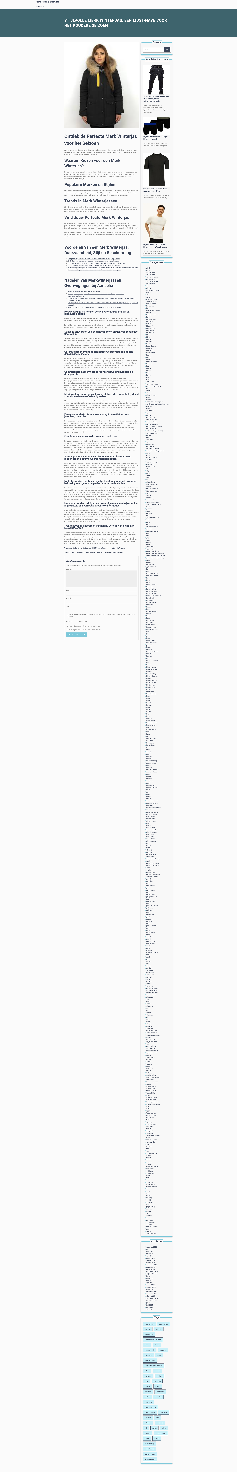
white (148, 1175)
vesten (148, 1151)
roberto (149, 950)
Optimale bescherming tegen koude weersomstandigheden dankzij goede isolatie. (96, 263)
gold (148, 533)
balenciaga (150, 306)
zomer (148, 1218)
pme (148, 899)
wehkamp (149, 1171)
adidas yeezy (150, 284)
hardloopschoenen (152, 576)
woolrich (149, 1200)
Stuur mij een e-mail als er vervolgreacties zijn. (85, 626)
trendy (156, 1438)
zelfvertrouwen (150, 1459)
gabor (148, 511)
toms (148, 1095)
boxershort (150, 350)
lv (146, 747)
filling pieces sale (152, 484)
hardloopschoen (152, 573)
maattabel (157, 1381)
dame (148, 413)
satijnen (149, 981)
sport (148, 1044)
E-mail (69, 598)
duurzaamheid (150, 1350)
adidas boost (151, 272)
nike (147, 823)
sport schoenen (151, 1046)
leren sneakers (151, 725)
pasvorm (148, 1418)
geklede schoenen (152, 518)
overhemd (149, 870)
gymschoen (150, 564)
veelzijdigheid (149, 1449)
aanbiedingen (149, 1324)
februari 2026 (151, 1260)
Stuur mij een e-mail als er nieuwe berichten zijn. (85, 630)
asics (148, 297)
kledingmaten (151, 685)
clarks (148, 399)
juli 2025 (149, 1276)
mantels (149, 767)
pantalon (149, 879)
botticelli (149, 348)
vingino (148, 1155)
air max (148, 288)
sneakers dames (152, 1030)
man (147, 754)
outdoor (149, 861)
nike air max (150, 828)
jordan (148, 647)
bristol (148, 357)
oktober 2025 (151, 1269)
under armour (151, 1115)
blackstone (150, 333)
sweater (149, 1066)
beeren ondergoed (152, 315)
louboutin (149, 741)
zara (147, 1213)
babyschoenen (151, 304)
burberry (149, 375)
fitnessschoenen (152, 491)
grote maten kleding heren (155, 556)
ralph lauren (150, 937)
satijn (148, 979)
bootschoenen (151, 346)
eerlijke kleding (151, 457)
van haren (149, 1126)
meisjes (149, 779)
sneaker (149, 1026)
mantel (148, 765)
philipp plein (150, 894)
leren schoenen (151, 723)
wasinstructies (150, 1454)
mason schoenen (152, 772)
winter (148, 1180)
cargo (148, 388)
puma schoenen (151, 926)
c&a (147, 377)
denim (148, 435)
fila (147, 480)
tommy (148, 1084)
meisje (148, 776)
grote (148, 544)
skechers (149, 1015)
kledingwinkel (151, 687)
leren (148, 716)
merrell (148, 790)
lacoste (149, 705)
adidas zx (149, 286)
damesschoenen (152, 433)
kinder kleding (151, 667)
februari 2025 (151, 1287)
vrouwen (149, 1162)
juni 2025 (149, 1278)
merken (147, 1397)
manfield (149, 756)
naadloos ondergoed (153, 808)
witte (148, 1191)
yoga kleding (150, 1207)
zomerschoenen (152, 1227)
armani (148, 292)
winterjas (149, 1182)
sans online (150, 972)
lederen (149, 712)
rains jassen (150, 932)
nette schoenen (151, 814)
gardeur (149, 513)
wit (147, 1189)
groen (148, 540)
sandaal (149, 968)
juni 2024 (149, 1305)
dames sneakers (152, 424)
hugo (148, 618)
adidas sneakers (152, 279)
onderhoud (148, 1402)
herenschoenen (151, 602)
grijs (147, 535)
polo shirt (149, 910)
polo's (148, 912)
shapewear (150, 997)
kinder (148, 665)
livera (148, 734)
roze (147, 959)
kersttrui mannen (152, 660)
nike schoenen (151, 839)
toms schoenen (151, 1097)
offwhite (149, 852)
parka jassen (150, 890)
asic (147, 295)
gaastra (149, 509)
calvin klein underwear (154, 386)
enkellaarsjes (151, 466)
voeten (148, 1158)
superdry (149, 1064)
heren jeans (150, 587)
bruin (148, 366)
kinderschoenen (151, 676)
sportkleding (150, 1048)
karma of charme (152, 651)
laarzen (148, 700)
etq (147, 471)
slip (147, 1019)
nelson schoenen (152, 812)
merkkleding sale (152, 787)
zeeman (149, 1216)
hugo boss (150, 620)
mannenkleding (151, 761)
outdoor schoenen (152, 863)
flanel (148, 493)
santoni (149, 977)
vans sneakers (151, 1142)
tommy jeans (150, 1088)
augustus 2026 (151, 1247)
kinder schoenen (152, 669)
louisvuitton (150, 745)
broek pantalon (151, 362)
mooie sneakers (152, 803)
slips (148, 1022)
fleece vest (150, 500)
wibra (148, 1178)
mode (148, 794)
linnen (148, 732)
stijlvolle (147, 1433)
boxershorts (150, 353)
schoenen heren (151, 990)
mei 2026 (149, 1254)
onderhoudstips (150, 1407)
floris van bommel (152, 502)
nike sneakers (151, 841)
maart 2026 (150, 1258)
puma (148, 923)
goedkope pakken (152, 531)
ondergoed (150, 857)
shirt (148, 999)
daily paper (150, 411)
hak (147, 569)
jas (147, 634)
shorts (148, 1013)
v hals (148, 1120)
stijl (146, 1428)
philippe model (151, 897)
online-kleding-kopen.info (47, 2)
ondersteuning (150, 1412)
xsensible (149, 1202)
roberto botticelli (152, 952)
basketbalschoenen (153, 310)
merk (148, 783)
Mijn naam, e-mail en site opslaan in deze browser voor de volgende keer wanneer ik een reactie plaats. (102, 616)
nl (147, 843)
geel (147, 515)
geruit (148, 524)
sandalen (149, 970)
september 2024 (152, 1298)
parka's (148, 892)
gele (147, 520)
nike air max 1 (151, 830)
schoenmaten (151, 995)
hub (147, 616)
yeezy (148, 1204)
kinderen (149, 672)
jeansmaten (150, 640)
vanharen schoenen (153, 1135)
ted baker (149, 1073)
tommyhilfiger (151, 1093)
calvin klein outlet (152, 384)
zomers (149, 1224)
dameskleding (151, 428)
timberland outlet (152, 1082)
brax (147, 355)
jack (147, 631)
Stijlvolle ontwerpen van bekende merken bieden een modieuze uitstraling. (94, 261)
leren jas (149, 718)
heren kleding (151, 589)
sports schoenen (152, 1051)
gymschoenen (151, 567)
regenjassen (150, 944)
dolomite (149, 440)
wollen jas (149, 1198)
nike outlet (150, 836)
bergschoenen (151, 319)
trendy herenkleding (153, 1104)
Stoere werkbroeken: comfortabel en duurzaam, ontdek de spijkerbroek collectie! (156, 99)
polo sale (149, 908)
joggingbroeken (151, 643)
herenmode (150, 600)
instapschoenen (151, 629)
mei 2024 (149, 1307)
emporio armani (151, 462)
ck (147, 393)
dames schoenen (152, 422)
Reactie (69, 569)
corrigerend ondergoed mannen (157, 404)
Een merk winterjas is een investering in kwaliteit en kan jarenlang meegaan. (94, 270)
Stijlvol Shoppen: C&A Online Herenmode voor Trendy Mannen (155, 246)
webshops (150, 1169)
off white (149, 850)
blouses (149, 342)
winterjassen (150, 1184)
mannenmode (151, 763)
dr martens (150, 444)
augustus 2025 (151, 1274)
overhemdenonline (152, 877)
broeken (149, 364)
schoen (148, 984)
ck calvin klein (151, 395)
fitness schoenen (152, 489)
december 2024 (152, 1292)
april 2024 (149, 1309)
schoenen (149, 986)
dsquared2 (150, 446)
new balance (150, 816)
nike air (148, 825)
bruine (148, 368)
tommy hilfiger (151, 1086)
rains (148, 930)
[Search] (167, 49)
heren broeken (151, 585)
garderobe (148, 1355)
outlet (148, 868)
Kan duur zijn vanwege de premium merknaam (84, 292)
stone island (150, 1057)
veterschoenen (151, 1153)
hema (148, 578)
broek (148, 359)
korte (148, 689)
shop (148, 1008)
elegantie (163, 1350)
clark (148, 397)
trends (147, 1438)
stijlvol (164, 1428)
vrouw (148, 1160)
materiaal (148, 1392)
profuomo (149, 919)
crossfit (149, 406)
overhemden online (153, 874)
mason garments (152, 770)
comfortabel (149, 1334)
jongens (149, 645)
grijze (148, 538)
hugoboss (149, 622)
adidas (148, 270)
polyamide (150, 915)
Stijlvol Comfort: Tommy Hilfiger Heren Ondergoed (155, 138)
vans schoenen (151, 1140)
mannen (149, 758)
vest (147, 1149)
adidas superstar (152, 281)
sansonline (150, 975)
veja (147, 1144)
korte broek (150, 692)
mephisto (149, 781)
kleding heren (151, 683)
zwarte (148, 1231)
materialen (160, 1392)
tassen (148, 1071)
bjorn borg (150, 330)
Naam (68, 590)
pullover (149, 921)
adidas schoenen (152, 277)
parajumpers (150, 886)
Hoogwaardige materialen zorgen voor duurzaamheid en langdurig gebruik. (94, 259)
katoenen (149, 656)
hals (147, 571)
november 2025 (151, 1267)
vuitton (148, 1164)
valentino (149, 1122)
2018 (148, 268)
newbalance (150, 819)
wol (147, 1193)
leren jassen (150, 721)
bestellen (149, 321)
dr (147, 442)
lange (148, 707)
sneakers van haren (153, 1035)
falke (148, 475)
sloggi (148, 1024)
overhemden (150, 872)
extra (148, 473)
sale (147, 964)
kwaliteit (159, 1376)
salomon (149, 966)
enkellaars (149, 464)
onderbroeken (151, 854)
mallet (148, 752)
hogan (148, 607)
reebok (148, 939)
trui (147, 1106)
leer (147, 714)
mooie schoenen (152, 801)
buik (147, 373)
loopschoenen (151, 738)
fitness (148, 486)
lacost (148, 703)
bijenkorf (149, 326)
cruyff (148, 408)
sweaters (149, 1068)
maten (148, 774)
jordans (149, 649)
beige (148, 317)
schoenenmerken (152, 993)
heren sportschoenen (153, 596)
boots (148, 344)
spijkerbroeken (151, 1042)
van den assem (151, 1124)
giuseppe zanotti (152, 527)
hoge (148, 609)
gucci (148, 560)
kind (147, 663)
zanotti (148, 1211)
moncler (149, 799)
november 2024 (151, 1294)
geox (148, 522)
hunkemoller (150, 625)
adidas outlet (151, 275)
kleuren (157, 1371)
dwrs (148, 453)
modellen (158, 1397)
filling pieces (150, 482)
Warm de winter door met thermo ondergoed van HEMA (155, 190)
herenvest (149, 605)
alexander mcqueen (153, 290)
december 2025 (152, 1265)
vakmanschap (149, 1444)
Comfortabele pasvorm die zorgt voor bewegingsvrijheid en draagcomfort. (94, 265)
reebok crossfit (151, 941)
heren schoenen (151, 591)
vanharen (149, 1133)
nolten (148, 845)
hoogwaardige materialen (153, 1366)
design (157, 1345)
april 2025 (149, 1283)
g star (148, 507)
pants (148, 883)
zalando (149, 1209)
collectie (148, 1329)
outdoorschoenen (152, 865)
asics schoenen (151, 299)
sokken (148, 1037)
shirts (148, 1001)
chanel (148, 391)
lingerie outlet (151, 729)
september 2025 (152, 1271)
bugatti (148, 371)
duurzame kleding (152, 449)
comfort (159, 1329)
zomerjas (149, 1220)
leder (148, 709)
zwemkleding (151, 1233)
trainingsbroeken (152, 1102)
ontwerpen (163, 1412)
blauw (148, 335)
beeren (148, 313)
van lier (148, 1129)
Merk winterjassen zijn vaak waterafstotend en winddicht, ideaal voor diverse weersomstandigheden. (103, 268)
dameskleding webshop (154, 431)
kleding (148, 678)
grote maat (150, 547)
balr (147, 308)
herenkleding (150, 598)
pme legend (150, 901)
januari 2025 (150, 1289)
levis (148, 727)
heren (148, 582)
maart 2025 (150, 1285)
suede (148, 1059)
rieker (148, 948)
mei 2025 (149, 1280)
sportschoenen (151, 1053)
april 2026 (149, 1256)
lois (147, 736)
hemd (148, 580)
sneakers (149, 1028)
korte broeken (151, 694)
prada (148, 917)
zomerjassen (150, 1222)
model (148, 796)
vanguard (149, 1131)
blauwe (148, 337)
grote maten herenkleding (155, 553)
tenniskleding (151, 1075)
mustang (149, 805)
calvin (148, 379)
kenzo (148, 658)
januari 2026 (150, 1263)
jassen (148, 636)
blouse (148, 339)
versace (149, 1146)
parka (148, 888)
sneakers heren (151, 1033)
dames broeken (151, 417)
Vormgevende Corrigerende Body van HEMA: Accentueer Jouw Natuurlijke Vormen (94, 548)
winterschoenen (151, 1187)
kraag (148, 696)
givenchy (149, 529)
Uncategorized (151, 1113)
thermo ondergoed (153, 1077)
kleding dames (151, 680)
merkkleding (150, 785)
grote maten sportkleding (155, 558)
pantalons (149, 881)
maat (148, 750)
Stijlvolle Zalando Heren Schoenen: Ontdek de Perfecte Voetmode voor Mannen (93, 552)
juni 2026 (149, 1251)
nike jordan (150, 834)
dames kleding (151, 420)
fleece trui (149, 498)
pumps (148, 928)
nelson (148, 810)
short (148, 1010)
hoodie (148, 614)
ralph (148, 935)
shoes (148, 1004)
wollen (148, 1195)
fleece (148, 495)
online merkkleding (153, 859)
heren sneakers (151, 593)
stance (148, 1055)
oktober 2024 (151, 1296)
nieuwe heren (151, 821)
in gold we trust (151, 627)
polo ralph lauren (152, 906)
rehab (148, 946)
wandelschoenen (152, 1166)
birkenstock (150, 328)
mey (147, 792)
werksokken (150, 1173)
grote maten (150, 549)
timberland (150, 1080)
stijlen (154, 1428)
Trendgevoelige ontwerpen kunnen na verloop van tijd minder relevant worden (95, 307)
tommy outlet (151, 1091)
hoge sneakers (151, 611)
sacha (148, 961)
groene (148, 542)
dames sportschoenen (154, 426)
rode (148, 955)
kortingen (148, 1376)
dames (148, 415)
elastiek (149, 460)
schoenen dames (152, 988)
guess (148, 562)
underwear (150, 1117)
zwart (148, 1229)
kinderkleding (151, 674)
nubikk (148, 848)
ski (147, 1017)
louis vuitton (150, 743)
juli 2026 (149, 1249)
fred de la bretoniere (153, 504)
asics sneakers (151, 301)
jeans (148, 638)
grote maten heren (152, 551)
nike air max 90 (151, 832)
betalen (149, 324)
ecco (148, 455)
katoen (148, 654)
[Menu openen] (44, 6)
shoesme (149, 1006)
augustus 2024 (151, 1300)
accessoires (163, 1324)
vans (148, 1137)
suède (148, 1062)
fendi (148, 478)
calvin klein (150, 382)
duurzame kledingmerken (155, 451)
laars (148, 698)
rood (148, 957)
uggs (148, 1111)
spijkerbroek (150, 1039)
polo (148, 903)
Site (67, 606)
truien (148, 1109)
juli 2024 (149, 1303)
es (147, 469)
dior (147, 437)
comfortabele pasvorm (153, 1340)
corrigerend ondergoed (154, 402)
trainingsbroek (151, 1100)
